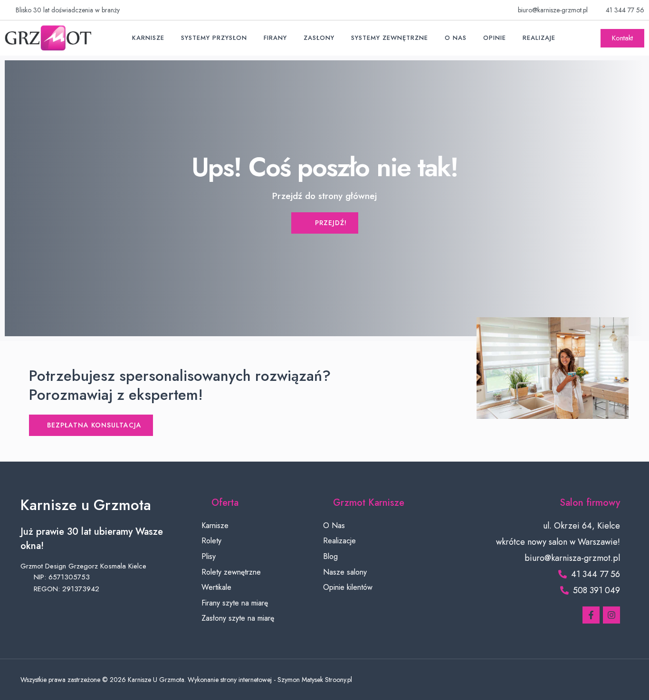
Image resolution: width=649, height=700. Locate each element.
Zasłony (319, 37)
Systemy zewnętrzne (389, 37)
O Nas (456, 37)
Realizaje (539, 37)
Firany (275, 37)
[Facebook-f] (591, 615)
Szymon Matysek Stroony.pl (314, 679)
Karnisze (148, 37)
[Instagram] (611, 615)
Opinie (494, 37)
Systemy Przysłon (214, 37)
